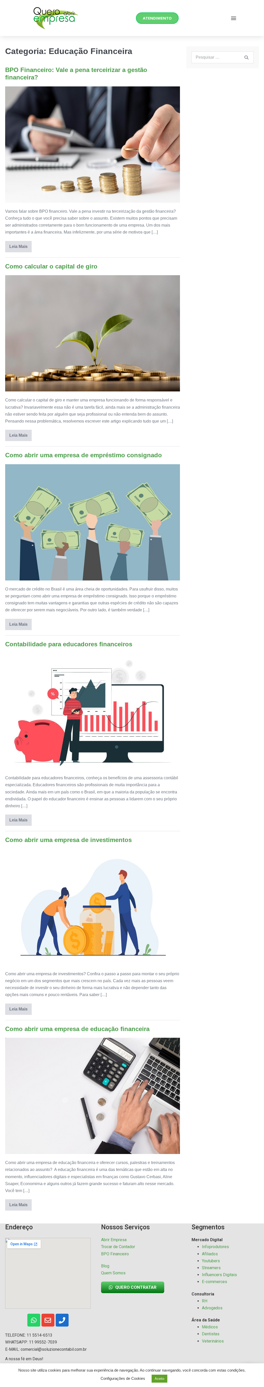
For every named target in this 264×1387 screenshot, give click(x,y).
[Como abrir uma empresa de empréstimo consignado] (92, 522)
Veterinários (213, 1341)
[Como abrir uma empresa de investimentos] (92, 907)
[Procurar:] (223, 57)
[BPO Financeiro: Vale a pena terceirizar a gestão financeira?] (92, 144)
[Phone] (62, 1320)
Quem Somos (113, 1272)
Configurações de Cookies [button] (123, 1378)
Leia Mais (20, 245)
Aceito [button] (159, 1379)
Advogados (212, 1307)
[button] (233, 18)
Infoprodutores (215, 1246)
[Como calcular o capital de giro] (92, 333)
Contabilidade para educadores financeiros (68, 644)
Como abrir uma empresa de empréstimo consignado (83, 455)
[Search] (246, 57)
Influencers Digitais (219, 1274)
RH (204, 1301)
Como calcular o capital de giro (51, 266)
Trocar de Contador (118, 1246)
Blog (105, 1266)
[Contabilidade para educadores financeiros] (92, 711)
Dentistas (210, 1333)
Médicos (210, 1327)
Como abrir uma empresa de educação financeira (77, 1028)
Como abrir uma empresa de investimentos (68, 839)
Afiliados (210, 1253)
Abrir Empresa (114, 1239)
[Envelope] (48, 1320)
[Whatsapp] (33, 1320)
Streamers (211, 1267)
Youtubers (211, 1260)
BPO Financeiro (115, 1253)
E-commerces (214, 1281)
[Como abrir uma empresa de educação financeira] (92, 1096)
